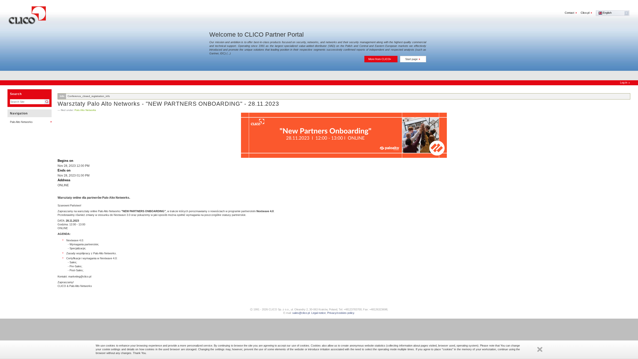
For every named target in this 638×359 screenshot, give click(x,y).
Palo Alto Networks (85, 110)
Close (539, 349)
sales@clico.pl (301, 312)
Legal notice (318, 312)
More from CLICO (379, 59)
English (607, 12)
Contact (569, 12)
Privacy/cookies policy (340, 312)
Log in (623, 82)
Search (16, 94)
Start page (411, 59)
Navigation (19, 113)
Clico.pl (585, 12)
